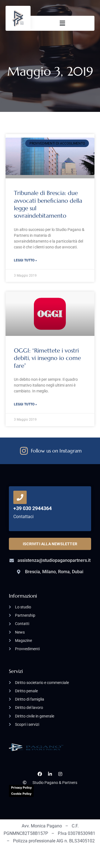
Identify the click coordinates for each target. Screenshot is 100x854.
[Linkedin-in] (50, 774)
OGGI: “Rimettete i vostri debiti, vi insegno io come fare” (47, 358)
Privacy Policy (21, 787)
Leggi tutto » (25, 260)
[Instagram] (60, 774)
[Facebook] (40, 774)
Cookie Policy (21, 794)
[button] (62, 23)
